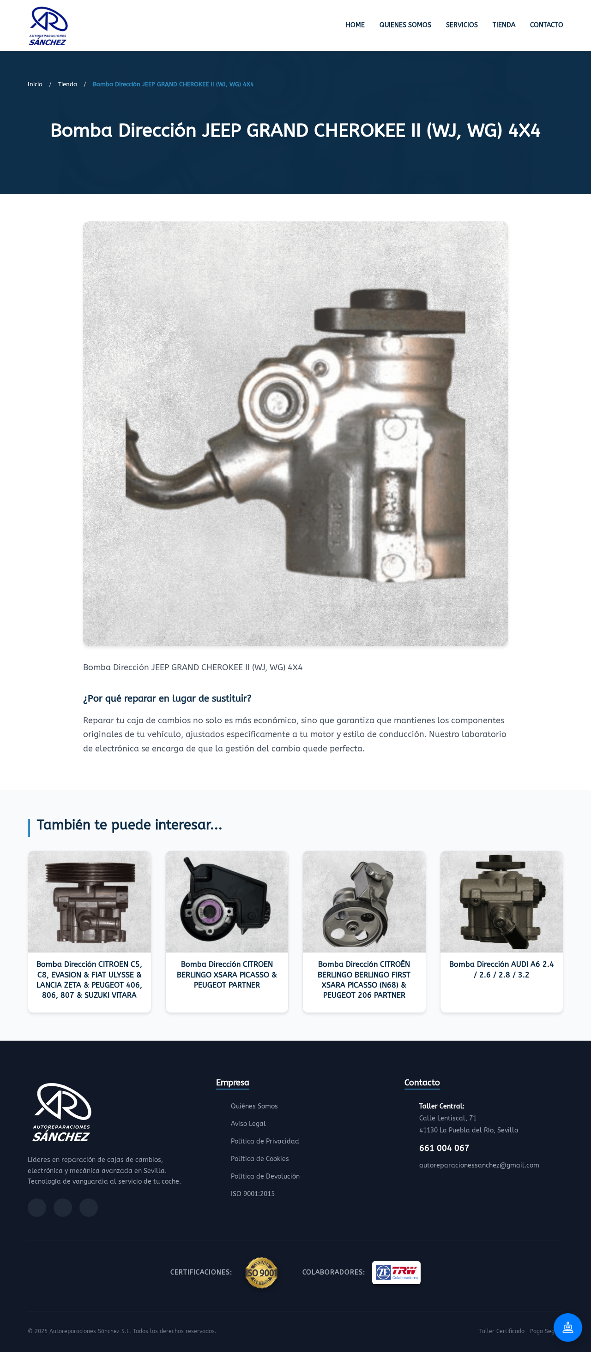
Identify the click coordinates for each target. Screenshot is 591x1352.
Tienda (504, 25)
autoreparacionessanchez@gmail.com (479, 1165)
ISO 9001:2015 (253, 1194)
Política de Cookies (260, 1159)
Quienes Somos (405, 25)
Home (355, 25)
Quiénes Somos (254, 1106)
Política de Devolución (265, 1176)
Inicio (35, 84)
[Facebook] (37, 1207)
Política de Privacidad (265, 1141)
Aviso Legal (248, 1124)
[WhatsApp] (88, 1207)
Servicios (462, 25)
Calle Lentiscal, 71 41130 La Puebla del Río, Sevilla (469, 1118)
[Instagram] (63, 1207)
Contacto (546, 25)
